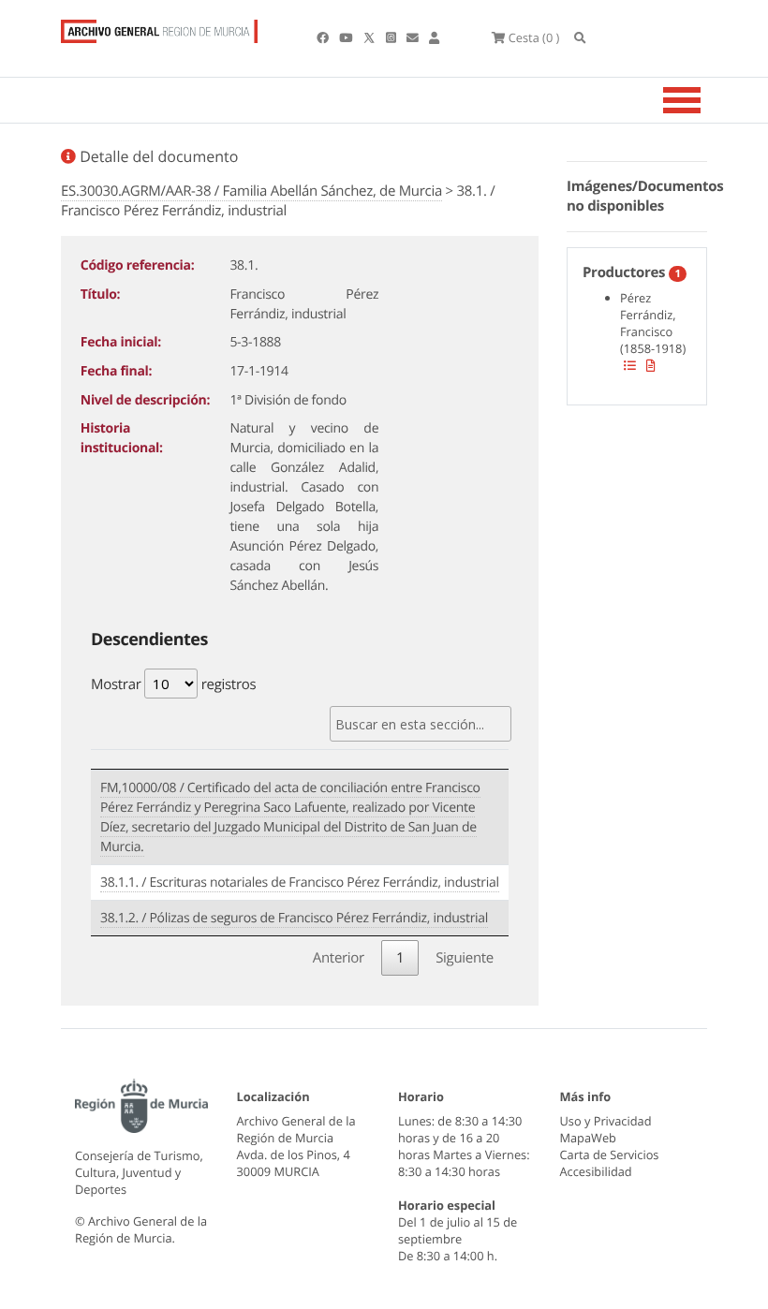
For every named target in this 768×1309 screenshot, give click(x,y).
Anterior (338, 958)
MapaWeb (588, 1137)
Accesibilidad (596, 1171)
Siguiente (465, 958)
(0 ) (534, 37)
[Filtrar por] (630, 365)
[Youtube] (347, 37)
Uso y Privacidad (606, 1120)
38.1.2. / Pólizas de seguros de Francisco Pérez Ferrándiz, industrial (294, 918)
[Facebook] (324, 37)
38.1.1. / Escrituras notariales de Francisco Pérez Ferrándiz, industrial (299, 882)
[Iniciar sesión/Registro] (434, 37)
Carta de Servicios (609, 1154)
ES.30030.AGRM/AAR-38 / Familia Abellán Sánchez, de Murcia (251, 191)
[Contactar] (413, 37)
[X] (370, 37)
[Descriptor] (650, 365)
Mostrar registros (173, 684)
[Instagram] (392, 37)
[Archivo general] (159, 27)
